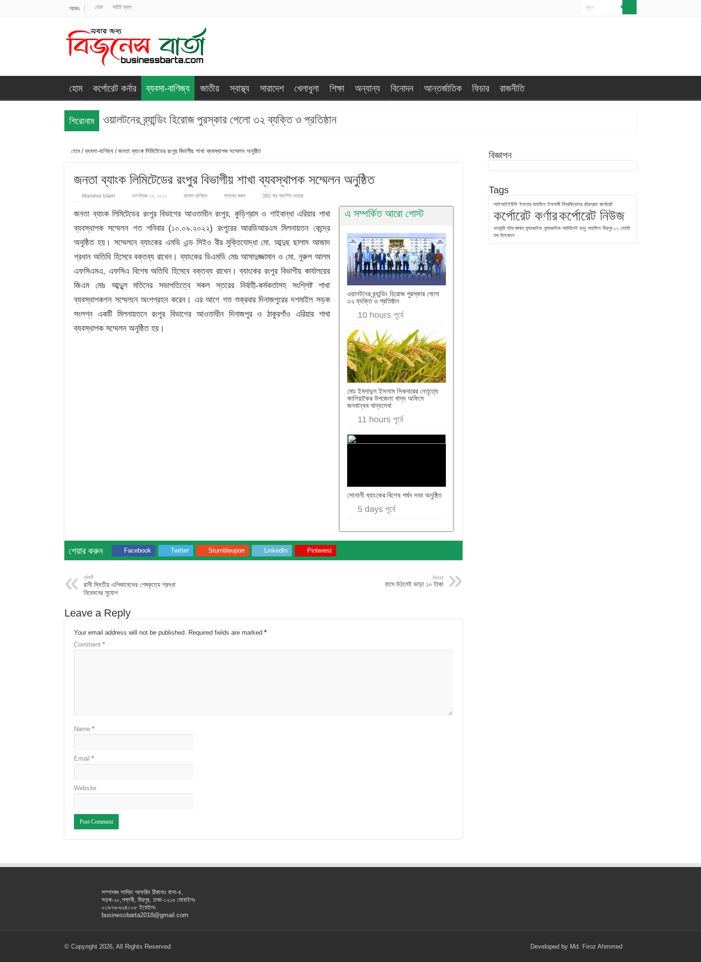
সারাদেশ (272, 88)
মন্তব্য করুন (235, 196)
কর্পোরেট (605, 204)
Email (84, 758)
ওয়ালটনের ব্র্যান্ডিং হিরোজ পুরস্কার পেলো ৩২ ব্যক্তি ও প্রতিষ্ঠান (220, 120)
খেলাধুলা (306, 88)
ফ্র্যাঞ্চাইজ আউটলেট (560, 228)
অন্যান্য (367, 88)
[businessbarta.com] (135, 44)
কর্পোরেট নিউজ (591, 215)
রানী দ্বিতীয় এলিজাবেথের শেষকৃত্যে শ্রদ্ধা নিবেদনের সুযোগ (129, 585)
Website (85, 788)
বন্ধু (582, 228)
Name (84, 728)
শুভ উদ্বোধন (504, 235)
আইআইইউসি (505, 204)
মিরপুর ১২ (611, 228)
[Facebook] (536, 7)
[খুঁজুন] (629, 7)
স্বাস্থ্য (239, 88)
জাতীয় (209, 88)
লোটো (625, 228)
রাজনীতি (512, 88)
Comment (89, 644)
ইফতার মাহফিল (532, 204)
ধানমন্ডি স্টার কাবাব (509, 228)
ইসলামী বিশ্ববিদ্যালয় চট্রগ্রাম (572, 204)
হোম (98, 7)
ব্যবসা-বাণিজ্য (168, 88)
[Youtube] (563, 7)
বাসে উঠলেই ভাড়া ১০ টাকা (414, 581)
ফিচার (480, 88)
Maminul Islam (98, 196)
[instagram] (572, 7)
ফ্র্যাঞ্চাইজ (534, 228)
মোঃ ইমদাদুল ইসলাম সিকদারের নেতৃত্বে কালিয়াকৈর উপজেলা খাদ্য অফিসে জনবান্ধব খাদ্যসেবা (392, 398)
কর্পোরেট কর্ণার (525, 215)
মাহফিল (594, 228)
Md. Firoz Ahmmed (596, 946)
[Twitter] (545, 7)
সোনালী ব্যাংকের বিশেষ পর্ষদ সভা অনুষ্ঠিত (394, 495)
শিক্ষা (337, 88)
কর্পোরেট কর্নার (114, 88)
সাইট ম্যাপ (122, 7)
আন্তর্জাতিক (443, 88)
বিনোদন (402, 88)
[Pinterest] (554, 7)
